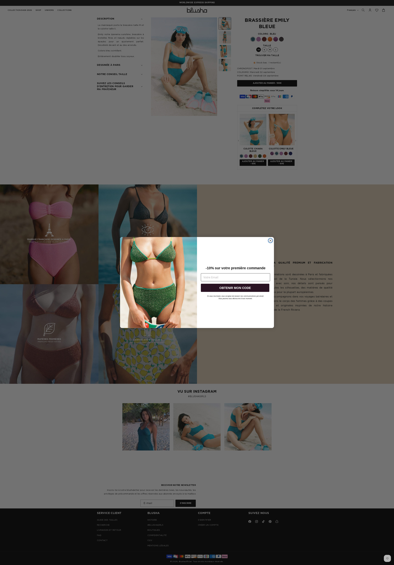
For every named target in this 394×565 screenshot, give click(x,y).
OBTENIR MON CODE (235, 288)
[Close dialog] (270, 240)
